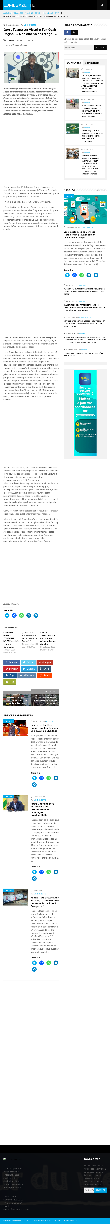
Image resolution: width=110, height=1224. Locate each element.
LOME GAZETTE (30, 25)
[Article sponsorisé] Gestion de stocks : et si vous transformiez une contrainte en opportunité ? (84, 323)
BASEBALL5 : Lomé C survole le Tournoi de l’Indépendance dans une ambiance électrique (92, 136)
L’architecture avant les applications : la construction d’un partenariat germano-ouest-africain (92, 111)
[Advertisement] (31, 152)
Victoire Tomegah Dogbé (16, 45)
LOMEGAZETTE (19, 5)
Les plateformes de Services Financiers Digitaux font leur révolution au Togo (79, 235)
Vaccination (31, 40)
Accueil (7, 13)
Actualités (18, 13)
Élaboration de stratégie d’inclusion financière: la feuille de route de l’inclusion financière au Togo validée (85, 307)
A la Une (29, 13)
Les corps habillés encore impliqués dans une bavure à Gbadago (44, 728)
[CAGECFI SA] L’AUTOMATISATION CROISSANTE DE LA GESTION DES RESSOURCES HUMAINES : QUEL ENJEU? (84, 291)
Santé (57, 13)
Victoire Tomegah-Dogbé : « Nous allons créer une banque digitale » (48, 638)
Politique (48, 13)
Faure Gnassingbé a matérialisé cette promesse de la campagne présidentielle (42, 809)
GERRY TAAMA (15, 40)
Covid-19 (38, 13)
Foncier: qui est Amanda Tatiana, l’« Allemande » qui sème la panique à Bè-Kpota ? (45, 902)
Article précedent (13, 694)
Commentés (92, 62)
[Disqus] (31, 1023)
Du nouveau (74, 62)
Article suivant (51, 692)
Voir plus (101, 190)
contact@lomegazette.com (16, 1209)
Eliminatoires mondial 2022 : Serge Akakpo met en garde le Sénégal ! (17, 700)
